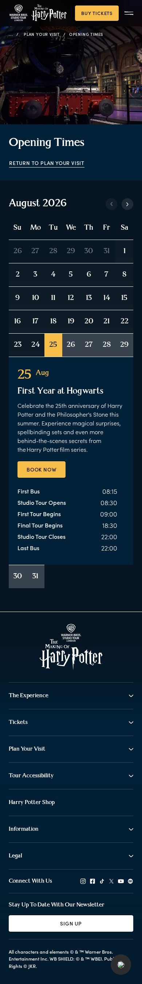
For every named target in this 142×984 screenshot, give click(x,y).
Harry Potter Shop (32, 802)
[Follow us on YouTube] (121, 881)
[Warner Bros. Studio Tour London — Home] (38, 13)
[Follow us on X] (111, 881)
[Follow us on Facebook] (92, 881)
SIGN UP (71, 923)
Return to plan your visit (46, 162)
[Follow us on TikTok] (102, 881)
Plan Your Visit (42, 34)
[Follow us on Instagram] (83, 881)
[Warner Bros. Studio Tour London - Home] (71, 647)
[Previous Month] (111, 204)
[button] (121, 964)
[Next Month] (127, 204)
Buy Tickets (97, 13)
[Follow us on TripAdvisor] (130, 881)
